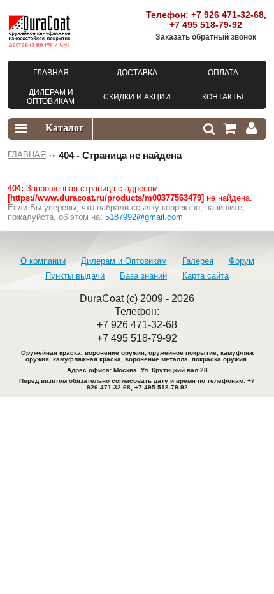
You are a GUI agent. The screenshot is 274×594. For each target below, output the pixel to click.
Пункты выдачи (75, 276)
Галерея (197, 261)
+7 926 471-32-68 (227, 15)
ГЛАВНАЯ (27, 154)
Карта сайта (205, 276)
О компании (43, 261)
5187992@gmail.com (144, 217)
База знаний (143, 276)
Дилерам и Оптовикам (124, 261)
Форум (241, 261)
